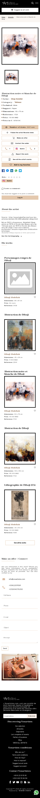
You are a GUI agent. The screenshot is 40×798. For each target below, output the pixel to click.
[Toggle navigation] (36, 3)
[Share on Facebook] (4, 170)
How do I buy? (20, 758)
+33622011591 (15, 585)
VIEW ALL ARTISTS (20, 743)
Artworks (11, 17)
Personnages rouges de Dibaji (17, 259)
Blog (20, 740)
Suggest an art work (20, 763)
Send (5, 648)
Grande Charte (25, 790)
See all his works (20, 543)
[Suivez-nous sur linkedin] (12, 170)
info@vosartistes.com (17, 579)
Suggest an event (20, 766)
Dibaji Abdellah (17, 99)
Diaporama (20, 732)
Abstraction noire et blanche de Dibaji (15, 373)
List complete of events (20, 734)
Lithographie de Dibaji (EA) (20, 485)
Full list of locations (20, 737)
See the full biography (11, 236)
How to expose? (20, 760)
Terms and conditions (20, 755)
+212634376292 (16, 589)
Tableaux (18, 102)
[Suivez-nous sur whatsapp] (16, 170)
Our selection (20, 726)
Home (3, 17)
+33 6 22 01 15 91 (20, 775)
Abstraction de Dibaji (16, 315)
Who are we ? (20, 752)
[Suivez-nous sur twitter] (21, 170)
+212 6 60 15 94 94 (20, 778)
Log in (20, 197)
